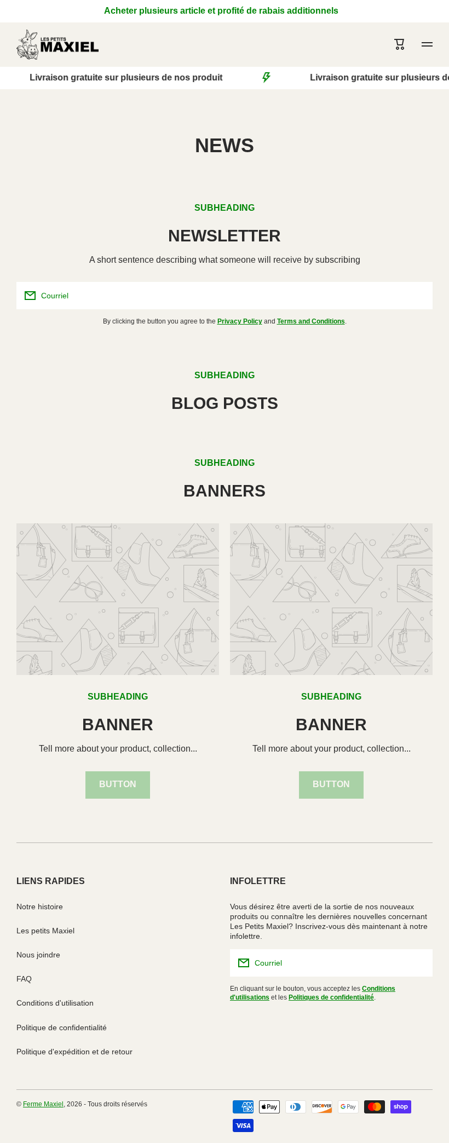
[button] (399, 44)
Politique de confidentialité (61, 1027)
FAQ (24, 978)
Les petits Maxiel (45, 930)
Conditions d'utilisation (55, 1002)
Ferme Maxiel (43, 1104)
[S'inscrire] (419, 295)
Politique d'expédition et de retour (74, 1051)
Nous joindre (38, 954)
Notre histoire (39, 906)
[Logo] (57, 45)
